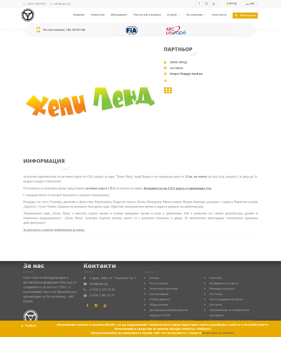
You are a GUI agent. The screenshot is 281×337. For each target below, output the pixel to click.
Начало (154, 278)
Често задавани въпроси (226, 299)
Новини (78, 14)
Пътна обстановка (147, 14)
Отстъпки (215, 294)
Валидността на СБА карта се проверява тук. (178, 188)
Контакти (219, 14)
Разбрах (30, 325)
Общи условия (158, 304)
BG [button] (253, 3)
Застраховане (158, 294)
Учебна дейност (160, 299)
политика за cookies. (218, 333)
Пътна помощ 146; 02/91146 (64, 29)
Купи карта (248, 15)
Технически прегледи (163, 288)
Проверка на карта (222, 288)
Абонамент (119, 14)
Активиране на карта (223, 283)
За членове (194, 14)
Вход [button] (233, 3)
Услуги (172, 14)
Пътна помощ (158, 283)
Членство (98, 14)
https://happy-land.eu (186, 74)
